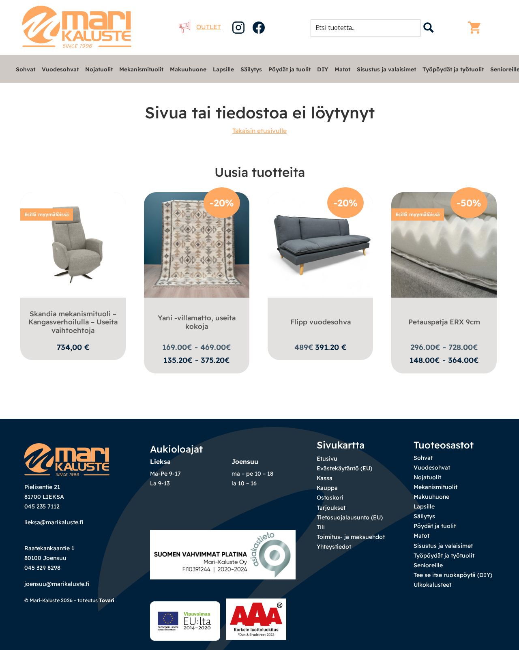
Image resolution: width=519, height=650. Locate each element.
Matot (342, 69)
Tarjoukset (331, 507)
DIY (322, 69)
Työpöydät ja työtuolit (453, 69)
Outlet (208, 27)
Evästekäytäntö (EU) (344, 468)
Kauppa (327, 487)
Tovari (106, 600)
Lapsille (223, 69)
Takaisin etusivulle (259, 131)
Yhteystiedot (334, 546)
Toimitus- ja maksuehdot (351, 537)
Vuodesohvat (60, 69)
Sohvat (25, 69)
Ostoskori (330, 497)
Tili (321, 527)
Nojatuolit (99, 69)
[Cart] (476, 27)
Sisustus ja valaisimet (386, 69)
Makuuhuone (188, 69)
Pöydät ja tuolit (289, 69)
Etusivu (327, 458)
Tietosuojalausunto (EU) (350, 517)
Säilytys (251, 69)
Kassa (324, 478)
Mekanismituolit (141, 69)
